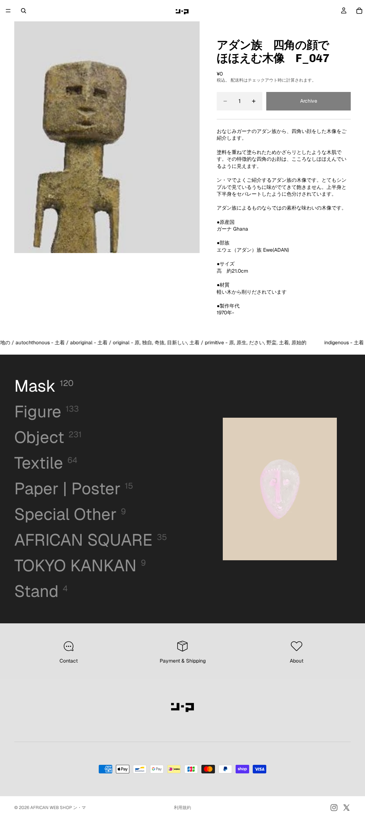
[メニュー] (8, 10)
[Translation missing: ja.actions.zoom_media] (107, 137)
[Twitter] (346, 807)
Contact (69, 661)
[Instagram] (334, 807)
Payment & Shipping (183, 661)
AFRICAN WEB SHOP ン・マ (58, 807)
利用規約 (182, 807)
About (296, 661)
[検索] (23, 11)
